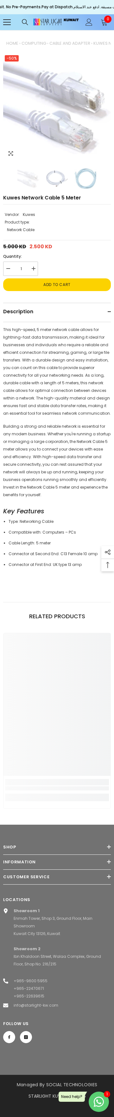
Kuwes (29, 214)
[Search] (25, 22)
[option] (57, 107)
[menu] (7, 22)
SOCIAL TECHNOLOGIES (72, 1084)
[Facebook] (9, 1037)
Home (12, 43)
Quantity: (12, 256)
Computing (34, 43)
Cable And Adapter (69, 43)
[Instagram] (26, 1037)
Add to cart (57, 284)
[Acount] (89, 22)
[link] (57, 788)
